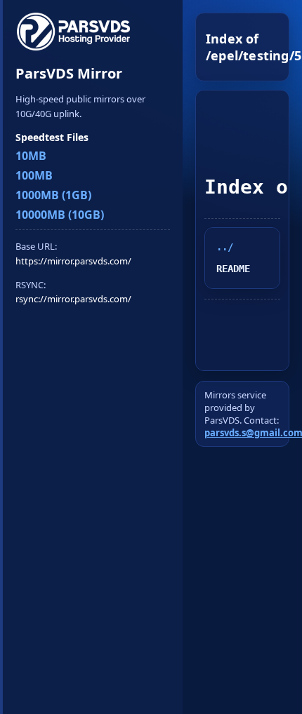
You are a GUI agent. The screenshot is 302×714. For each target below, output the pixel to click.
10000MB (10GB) (59, 214)
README (233, 268)
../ (224, 246)
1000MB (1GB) (53, 195)
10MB (30, 155)
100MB (34, 175)
